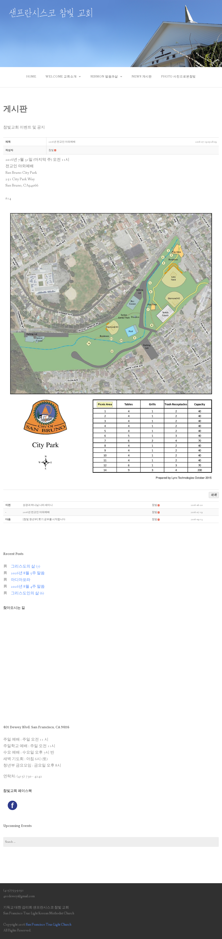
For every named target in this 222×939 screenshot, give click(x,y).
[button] (51, 150)
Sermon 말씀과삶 (104, 77)
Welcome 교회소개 (61, 77)
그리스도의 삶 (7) (25, 566)
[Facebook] (12, 805)
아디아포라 (20, 579)
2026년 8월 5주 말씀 (28, 573)
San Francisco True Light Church (48, 924)
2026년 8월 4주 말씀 (28, 586)
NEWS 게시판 (142, 77)
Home (31, 77)
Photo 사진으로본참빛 (178, 77)
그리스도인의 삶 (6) (27, 593)
